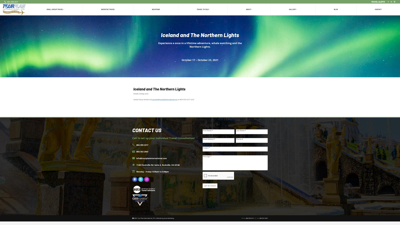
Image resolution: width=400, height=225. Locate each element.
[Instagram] (147, 179)
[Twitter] (141, 179)
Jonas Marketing (169, 218)
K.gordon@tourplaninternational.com (164, 99)
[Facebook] (135, 179)
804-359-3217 (250, 218)
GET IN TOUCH (210, 186)
